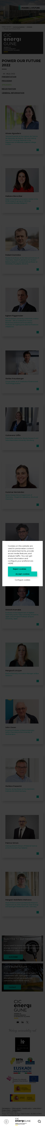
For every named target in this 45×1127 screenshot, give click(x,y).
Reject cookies (19, 569)
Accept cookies (23, 574)
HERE (10, 563)
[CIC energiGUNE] (22, 1121)
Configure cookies (22, 580)
